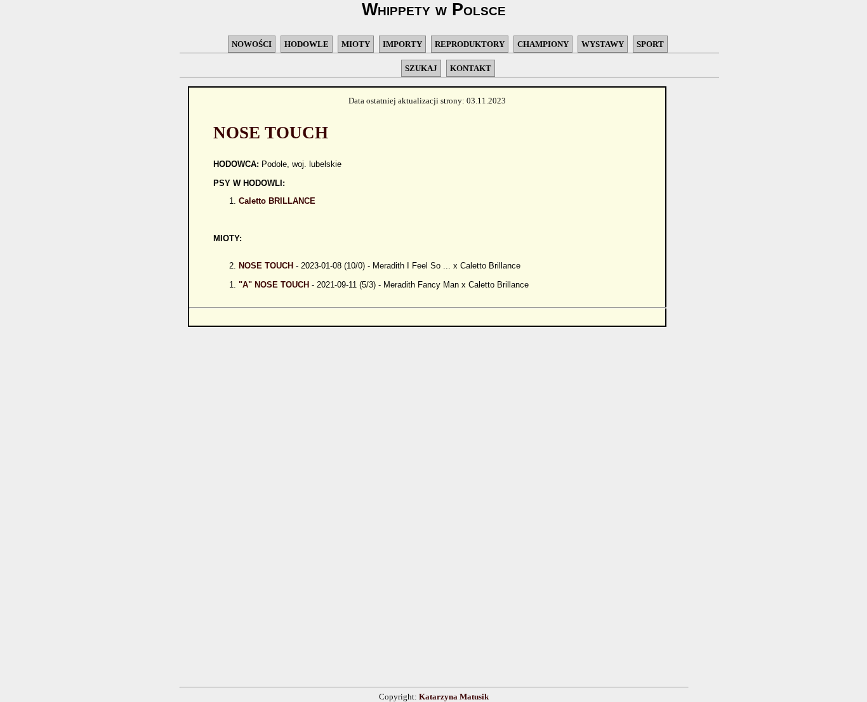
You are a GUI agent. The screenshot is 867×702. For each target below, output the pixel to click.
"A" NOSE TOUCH (274, 284)
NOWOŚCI (252, 44)
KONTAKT (470, 68)
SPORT (650, 44)
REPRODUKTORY (470, 44)
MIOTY (355, 44)
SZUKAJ (421, 68)
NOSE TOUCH (266, 265)
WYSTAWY (602, 44)
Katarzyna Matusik (454, 696)
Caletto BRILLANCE (277, 201)
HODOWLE (306, 44)
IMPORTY (402, 44)
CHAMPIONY (543, 44)
